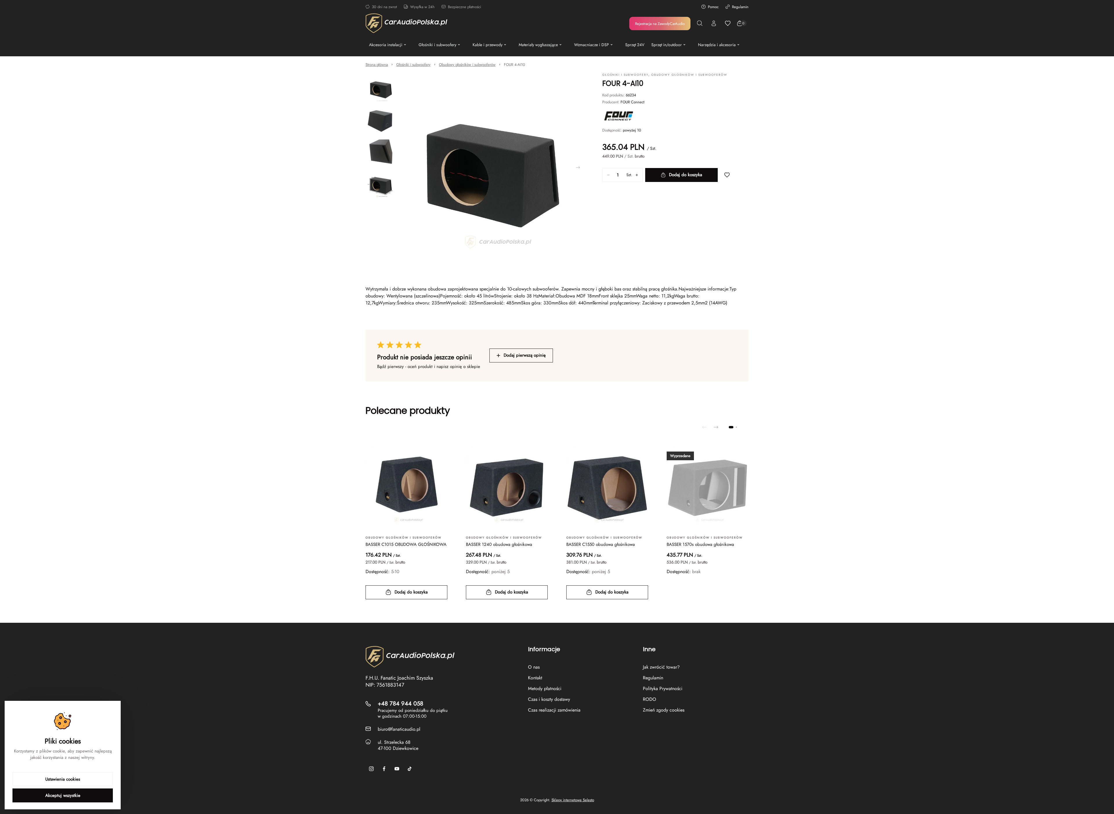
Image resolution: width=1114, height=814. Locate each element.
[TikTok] (409, 769)
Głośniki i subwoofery (413, 64)
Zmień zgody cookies (663, 710)
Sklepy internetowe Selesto (572, 800)
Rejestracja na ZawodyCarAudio (660, 23)
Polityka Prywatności (662, 688)
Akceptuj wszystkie (62, 795)
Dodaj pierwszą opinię (525, 355)
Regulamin (740, 7)
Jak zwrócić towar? (661, 667)
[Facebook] (384, 769)
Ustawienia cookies (62, 779)
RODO (649, 699)
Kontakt (535, 677)
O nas (534, 667)
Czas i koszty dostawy (549, 699)
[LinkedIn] (397, 769)
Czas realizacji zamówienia (554, 710)
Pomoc (713, 7)
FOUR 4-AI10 (514, 64)
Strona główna (377, 64)
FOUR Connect (632, 102)
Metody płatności (544, 688)
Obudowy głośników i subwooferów (467, 64)
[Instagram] (371, 769)
